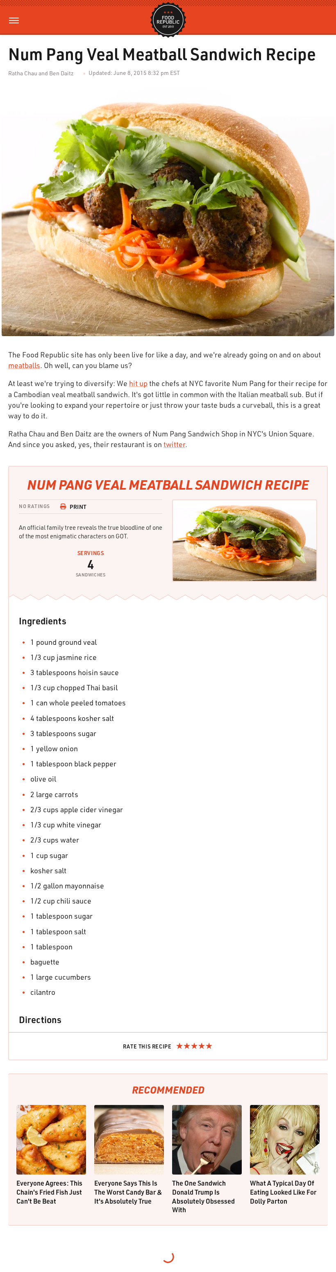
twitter (174, 444)
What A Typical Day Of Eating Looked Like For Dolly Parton (283, 1192)
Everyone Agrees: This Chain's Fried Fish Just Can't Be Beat (49, 1192)
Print (78, 506)
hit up (138, 383)
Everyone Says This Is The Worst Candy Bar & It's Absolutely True (128, 1192)
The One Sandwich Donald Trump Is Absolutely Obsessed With (203, 1196)
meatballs (24, 365)
